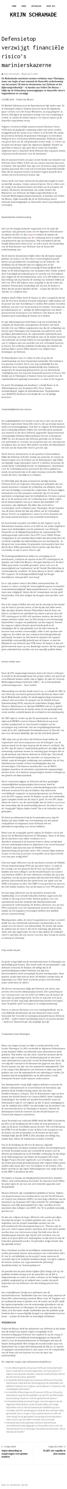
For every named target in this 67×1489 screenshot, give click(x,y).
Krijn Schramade (33, 14)
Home (14, 6)
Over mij (50, 6)
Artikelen (36, 6)
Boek (24, 6)
